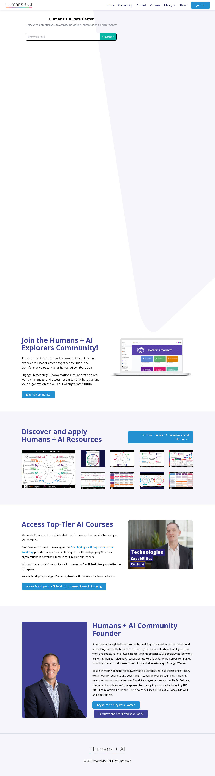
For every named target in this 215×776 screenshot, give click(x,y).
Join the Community (38, 394)
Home (110, 5)
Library (168, 5)
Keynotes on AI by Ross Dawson (116, 705)
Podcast (141, 5)
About (183, 5)
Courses (155, 5)
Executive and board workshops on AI (121, 714)
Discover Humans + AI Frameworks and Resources (165, 437)
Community (125, 5)
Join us (200, 5)
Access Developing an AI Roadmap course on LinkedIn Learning (64, 586)
